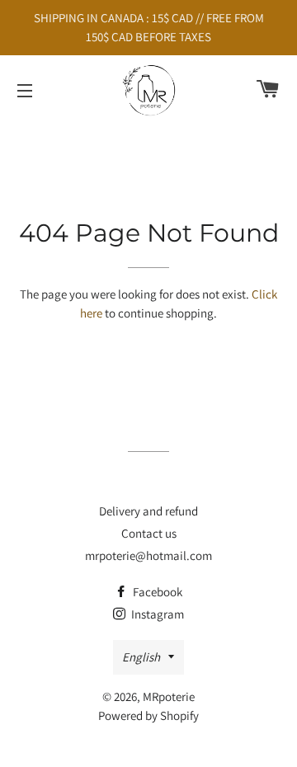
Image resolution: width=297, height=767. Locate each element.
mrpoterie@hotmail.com (148, 555)
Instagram (156, 614)
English (141, 657)
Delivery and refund (148, 511)
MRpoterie (169, 696)
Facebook (156, 592)
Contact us (149, 533)
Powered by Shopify (148, 715)
